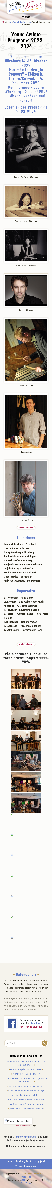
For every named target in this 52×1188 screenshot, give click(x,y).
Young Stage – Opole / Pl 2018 (26, 1074)
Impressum (26, 1177)
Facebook (36, 1023)
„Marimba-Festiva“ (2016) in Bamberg (26, 1104)
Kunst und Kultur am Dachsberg (26, 1095)
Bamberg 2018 (23, 1161)
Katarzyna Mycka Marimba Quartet (26, 1069)
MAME (24, 1180)
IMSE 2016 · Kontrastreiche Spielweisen (26, 1100)
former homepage (25, 1136)
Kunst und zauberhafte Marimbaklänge (26, 1091)
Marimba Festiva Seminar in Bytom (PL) (26, 1086)
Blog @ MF (39, 1161)
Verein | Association (26, 1166)
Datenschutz (26, 974)
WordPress (26, 1183)
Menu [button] (27, 16)
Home (9, 1161)
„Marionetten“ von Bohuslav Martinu (26, 1109)
